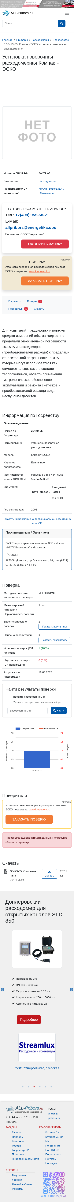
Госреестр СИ (20, 1150)
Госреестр (14, 301)
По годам (51, 1163)
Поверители (17, 308)
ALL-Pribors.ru (21, 13)
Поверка (34, 301)
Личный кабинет (22, 1184)
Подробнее (29, 1020)
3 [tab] (34, 1087)
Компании (18, 1141)
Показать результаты (54, 626)
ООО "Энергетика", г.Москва (37, 1068)
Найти (60, 710)
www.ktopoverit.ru (39, 271)
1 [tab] (23, 1087)
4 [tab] (40, 1087)
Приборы (17, 1136)
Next (71, 990)
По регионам (53, 1154)
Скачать (39, 308)
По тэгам (50, 1158)
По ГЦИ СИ (52, 1150)
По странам (52, 1145)
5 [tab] (45, 1087)
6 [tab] (51, 1087)
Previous (2, 990)
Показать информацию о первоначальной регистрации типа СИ (37, 521)
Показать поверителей (54, 640)
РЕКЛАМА (65, 260)
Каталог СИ (52, 1132)
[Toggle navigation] (67, 13)
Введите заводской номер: (29, 696)
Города (16, 1145)
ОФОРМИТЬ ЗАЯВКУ (45, 244)
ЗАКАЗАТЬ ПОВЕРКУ (45, 281)
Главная (17, 1132)
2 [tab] (28, 1087)
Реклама (17, 1188)
